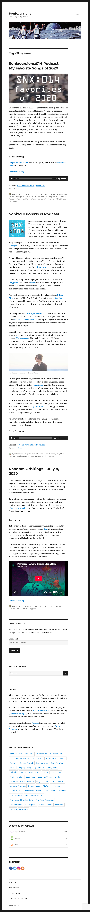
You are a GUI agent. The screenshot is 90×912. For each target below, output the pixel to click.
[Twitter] (15, 868)
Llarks (57, 777)
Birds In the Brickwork (56, 758)
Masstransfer (14, 893)
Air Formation (41, 754)
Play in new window (25, 185)
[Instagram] (19, 868)
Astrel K (40, 758)
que (52, 456)
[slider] (64, 178)
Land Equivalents (23, 456)
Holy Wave (12, 456)
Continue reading (16, 172)
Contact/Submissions (18, 898)
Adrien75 (29, 754)
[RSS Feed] (22, 868)
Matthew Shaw (57, 782)
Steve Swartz (49, 791)
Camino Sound (61, 194)
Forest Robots (50, 454)
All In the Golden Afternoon (22, 758)
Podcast (44, 194)
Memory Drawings (52, 197)
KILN (44, 197)
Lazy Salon (30, 777)
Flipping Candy (24, 768)
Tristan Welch (16, 805)
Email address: (15, 639)
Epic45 (21, 197)
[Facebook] (11, 868)
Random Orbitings (41, 606)
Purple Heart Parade (24, 199)
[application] (38, 178)
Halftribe (14, 772)
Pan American (34, 786)
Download (40, 185)
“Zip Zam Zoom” (37, 406)
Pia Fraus (63, 197)
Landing (20, 777)
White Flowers (61, 199)
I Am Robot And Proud (30, 772)
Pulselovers (15, 791)
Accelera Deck (16, 754)
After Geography (22, 338)
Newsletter (14, 888)
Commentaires (41, 763)
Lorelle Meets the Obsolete (19, 609)
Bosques (52, 194)
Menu (76, 15)
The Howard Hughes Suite (21, 800)
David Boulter (14, 197)
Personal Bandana (36, 456)
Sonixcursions (20, 13)
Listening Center (45, 777)
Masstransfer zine (41, 711)
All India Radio (56, 754)
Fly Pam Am (39, 768)
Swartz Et (62, 791)
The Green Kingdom (34, 795)
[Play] (12, 178)
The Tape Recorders (45, 800)
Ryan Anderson (17, 194)
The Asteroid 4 (50, 199)
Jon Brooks (38, 197)
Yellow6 (13, 809)
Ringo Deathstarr (38, 199)
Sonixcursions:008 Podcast (34, 214)
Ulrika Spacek (30, 805)
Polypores (12, 199)
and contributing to (17, 714)
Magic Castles (42, 782)
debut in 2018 (42, 267)
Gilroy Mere (29, 197)
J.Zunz (61, 606)
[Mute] (59, 178)
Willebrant (59, 805)
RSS (20, 189)
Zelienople (13, 201)
